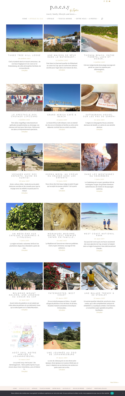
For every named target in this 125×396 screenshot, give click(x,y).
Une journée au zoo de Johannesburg (62, 353)
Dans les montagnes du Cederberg (99, 175)
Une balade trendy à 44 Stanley (99, 294)
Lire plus (24, 70)
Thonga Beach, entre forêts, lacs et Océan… (99, 57)
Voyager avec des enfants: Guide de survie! (24, 176)
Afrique (50, 18)
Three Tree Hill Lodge (24, 55)
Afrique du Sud (36, 18)
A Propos (93, 18)
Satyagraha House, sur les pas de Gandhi (99, 115)
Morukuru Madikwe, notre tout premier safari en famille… (62, 235)
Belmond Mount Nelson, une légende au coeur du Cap (24, 295)
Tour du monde (65, 18)
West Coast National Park (99, 234)
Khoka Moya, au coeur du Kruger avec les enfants (62, 176)
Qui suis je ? (67, 388)
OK (112, 393)
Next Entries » (114, 382)
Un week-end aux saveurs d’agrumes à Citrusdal (24, 235)
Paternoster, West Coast (61, 294)
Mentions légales (100, 388)
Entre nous (81, 18)
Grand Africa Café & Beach (62, 115)
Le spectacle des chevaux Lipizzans (24, 115)
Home (24, 18)
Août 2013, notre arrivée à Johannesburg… (24, 354)
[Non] (123, 393)
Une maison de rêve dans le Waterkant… (62, 56)
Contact (89, 388)
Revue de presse (78, 388)
